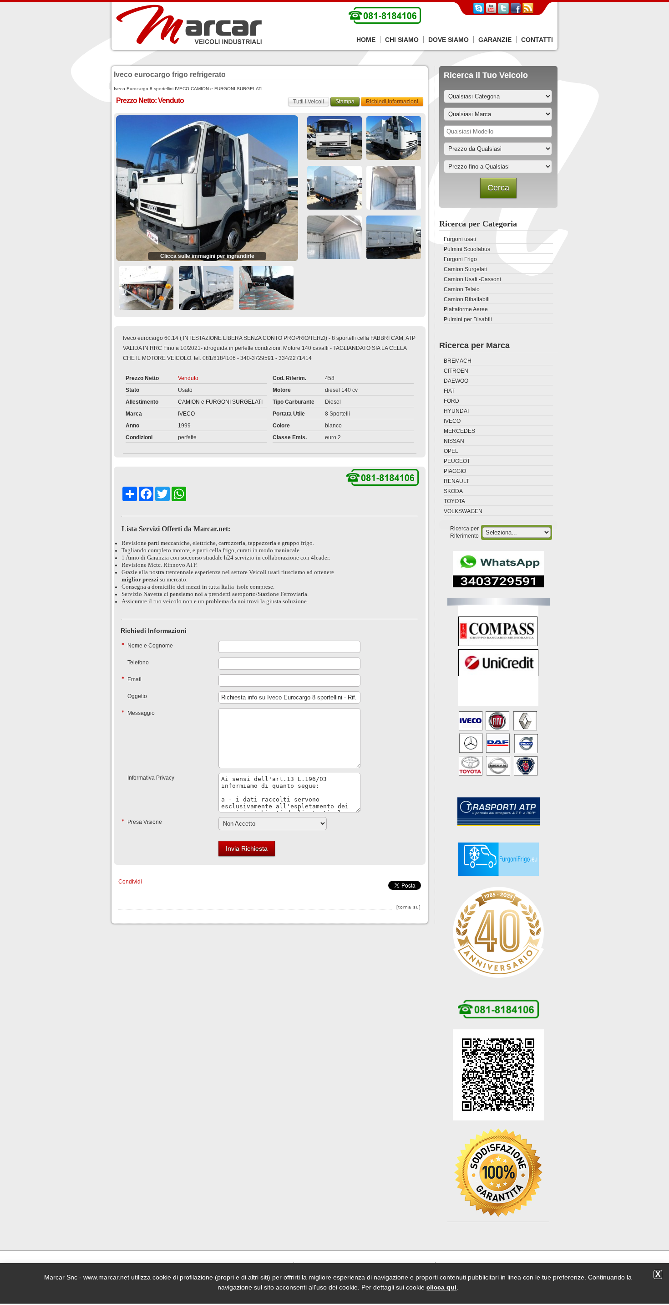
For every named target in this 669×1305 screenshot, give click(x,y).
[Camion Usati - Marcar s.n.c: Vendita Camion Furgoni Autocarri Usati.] (189, 25)
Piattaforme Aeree (466, 309)
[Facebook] (515, 12)
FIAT (449, 391)
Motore (282, 390)
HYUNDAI (456, 411)
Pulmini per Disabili (468, 319)
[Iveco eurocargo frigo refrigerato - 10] (266, 288)
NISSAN (454, 441)
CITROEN (456, 371)
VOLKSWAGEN (463, 511)
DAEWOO (456, 381)
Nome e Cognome (150, 645)
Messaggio (141, 713)
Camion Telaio (462, 289)
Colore (281, 425)
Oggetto (137, 696)
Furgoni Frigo (460, 259)
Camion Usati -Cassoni (472, 279)
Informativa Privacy (150, 778)
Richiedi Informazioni (392, 101)
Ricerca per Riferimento (464, 532)
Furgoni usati (460, 239)
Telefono (138, 662)
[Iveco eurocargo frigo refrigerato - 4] (334, 188)
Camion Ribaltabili (467, 299)
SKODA (453, 491)
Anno (132, 425)
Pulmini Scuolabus (467, 249)
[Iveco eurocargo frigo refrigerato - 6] (334, 237)
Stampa (345, 101)
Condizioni (139, 437)
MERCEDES (459, 431)
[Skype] (478, 12)
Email (134, 679)
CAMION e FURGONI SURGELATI (220, 402)
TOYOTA (454, 501)
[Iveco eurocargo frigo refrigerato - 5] (393, 188)
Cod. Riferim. (289, 378)
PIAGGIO (455, 471)
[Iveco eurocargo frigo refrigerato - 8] (146, 288)
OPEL (451, 451)
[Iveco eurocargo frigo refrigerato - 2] (334, 138)
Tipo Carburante (293, 402)
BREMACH (457, 361)
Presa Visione (144, 822)
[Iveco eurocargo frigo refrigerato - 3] (393, 138)
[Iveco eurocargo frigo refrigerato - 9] (206, 288)
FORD (451, 401)
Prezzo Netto (142, 378)
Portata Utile (289, 414)
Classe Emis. (290, 437)
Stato (132, 390)
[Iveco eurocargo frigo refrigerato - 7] (393, 237)
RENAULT (456, 481)
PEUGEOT (457, 461)
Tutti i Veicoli (308, 101)
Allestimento (142, 402)
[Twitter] (503, 12)
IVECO (186, 414)
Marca (134, 414)
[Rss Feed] (527, 12)
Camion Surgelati (465, 269)
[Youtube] (491, 12)
